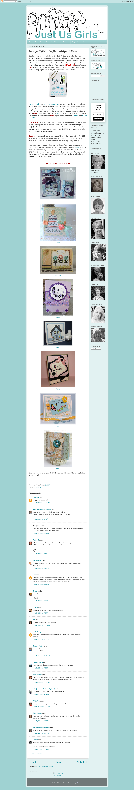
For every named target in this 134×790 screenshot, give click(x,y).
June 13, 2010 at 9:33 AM (41, 613)
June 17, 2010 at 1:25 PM (41, 733)
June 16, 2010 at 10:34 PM (41, 706)
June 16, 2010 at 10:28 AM (41, 682)
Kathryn (58, 275)
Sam (34, 575)
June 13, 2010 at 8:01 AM (41, 601)
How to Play (38, 42)
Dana (58, 243)
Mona (77, 147)
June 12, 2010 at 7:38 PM (41, 554)
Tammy (35, 607)
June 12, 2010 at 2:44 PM (41, 519)
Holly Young (37, 632)
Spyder (35, 591)
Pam (58, 347)
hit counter (58, 775)
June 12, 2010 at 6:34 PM (41, 533)
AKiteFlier (36, 701)
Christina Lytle (38, 662)
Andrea (58, 201)
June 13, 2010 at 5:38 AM (41, 584)
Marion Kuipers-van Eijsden (42, 509)
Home (30, 42)
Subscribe (98, 119)
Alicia (58, 389)
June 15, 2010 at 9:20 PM (41, 668)
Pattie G (36, 540)
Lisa (57, 426)
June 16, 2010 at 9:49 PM (41, 694)
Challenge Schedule (51, 42)
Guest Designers (64, 42)
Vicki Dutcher (37, 674)
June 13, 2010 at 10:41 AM (41, 625)
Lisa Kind (36, 497)
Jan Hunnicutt (37, 560)
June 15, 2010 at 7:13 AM (41, 639)
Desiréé (35, 739)
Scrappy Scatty (38, 646)
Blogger (79, 783)
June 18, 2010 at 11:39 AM (41, 749)
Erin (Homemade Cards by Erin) (44, 689)
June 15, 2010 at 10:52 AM (41, 656)
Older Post (82, 762)
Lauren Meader (34, 104)
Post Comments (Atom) (45, 766)
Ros (34, 619)
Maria (58, 317)
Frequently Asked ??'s (78, 42)
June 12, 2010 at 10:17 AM (41, 503)
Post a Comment (36, 754)
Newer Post (34, 762)
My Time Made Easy (51, 104)
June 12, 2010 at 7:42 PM (41, 568)
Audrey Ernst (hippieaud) (41, 727)
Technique (37, 487)
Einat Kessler (37, 713)
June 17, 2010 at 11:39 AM (41, 721)
